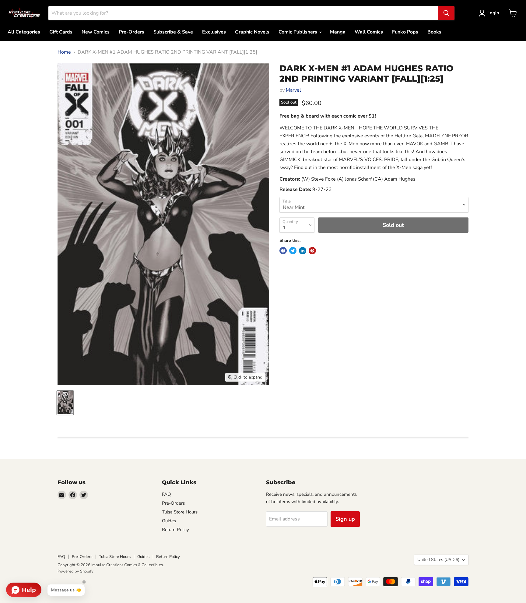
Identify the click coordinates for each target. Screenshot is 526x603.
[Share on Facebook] (283, 250)
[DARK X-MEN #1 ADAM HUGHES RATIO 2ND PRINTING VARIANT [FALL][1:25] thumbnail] (65, 403)
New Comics (96, 32)
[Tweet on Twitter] (292, 250)
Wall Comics (369, 32)
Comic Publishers (298, 32)
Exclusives (214, 32)
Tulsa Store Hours (180, 512)
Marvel (293, 90)
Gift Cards (60, 32)
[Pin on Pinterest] (312, 250)
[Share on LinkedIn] (302, 250)
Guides (169, 521)
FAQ (166, 494)
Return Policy (175, 530)
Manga (337, 32)
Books (434, 32)
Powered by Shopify (75, 571)
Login (493, 13)
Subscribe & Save (173, 32)
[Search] (446, 13)
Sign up (345, 519)
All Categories (24, 32)
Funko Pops (405, 32)
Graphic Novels (252, 32)
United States (438, 559)
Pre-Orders (131, 32)
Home (64, 52)
